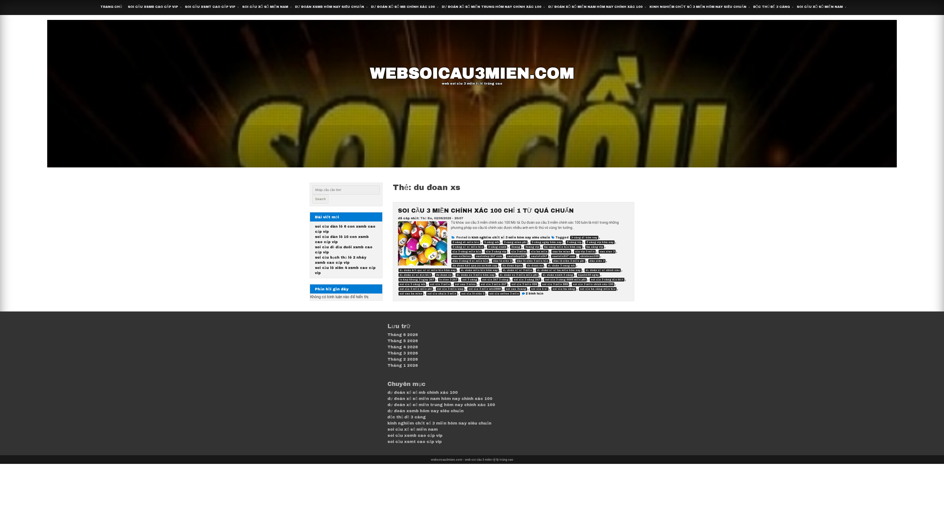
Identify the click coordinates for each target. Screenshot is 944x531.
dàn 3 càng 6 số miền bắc (470, 261)
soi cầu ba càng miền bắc (598, 289)
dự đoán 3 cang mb (561, 265)
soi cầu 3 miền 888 (555, 284)
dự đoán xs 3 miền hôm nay (476, 275)
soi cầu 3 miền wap (450, 289)
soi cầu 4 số (539, 289)
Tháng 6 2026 (402, 335)
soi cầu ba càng (563, 289)
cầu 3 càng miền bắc (466, 251)
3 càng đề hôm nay (584, 237)
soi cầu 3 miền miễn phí (415, 289)
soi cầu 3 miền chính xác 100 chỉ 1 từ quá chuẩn (486, 210)
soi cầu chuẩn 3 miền (441, 293)
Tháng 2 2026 (402, 359)
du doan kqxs (512, 265)
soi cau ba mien (410, 293)
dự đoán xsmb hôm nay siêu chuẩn (329, 7)
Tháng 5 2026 (402, 341)
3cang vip (532, 247)
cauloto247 (539, 256)
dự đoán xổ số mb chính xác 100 (403, 7)
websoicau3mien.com (472, 73)
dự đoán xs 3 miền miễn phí (519, 275)
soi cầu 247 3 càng (495, 279)
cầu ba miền (539, 251)
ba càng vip (594, 247)
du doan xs (535, 265)
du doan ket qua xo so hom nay (474, 265)
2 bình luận (534, 293)
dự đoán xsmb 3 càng (558, 275)
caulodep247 (516, 256)
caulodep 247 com (489, 256)
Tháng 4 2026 (402, 347)
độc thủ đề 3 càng (771, 7)
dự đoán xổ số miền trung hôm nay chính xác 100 (491, 7)
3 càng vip (574, 242)
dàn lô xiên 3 (502, 261)
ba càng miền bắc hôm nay (562, 247)
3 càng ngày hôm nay (546, 242)
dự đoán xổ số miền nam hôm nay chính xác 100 (595, 7)
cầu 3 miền (518, 251)
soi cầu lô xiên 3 (472, 293)
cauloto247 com (563, 256)
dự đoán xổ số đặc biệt (415, 275)
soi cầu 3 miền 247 (493, 284)
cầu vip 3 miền (585, 251)
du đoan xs (444, 275)
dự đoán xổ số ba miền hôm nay (559, 270)
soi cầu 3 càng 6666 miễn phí (565, 279)
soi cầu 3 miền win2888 (484, 289)
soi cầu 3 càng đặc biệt (607, 279)
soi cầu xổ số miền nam (265, 7)
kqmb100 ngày (588, 275)
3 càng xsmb (497, 247)
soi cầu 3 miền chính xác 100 (593, 284)
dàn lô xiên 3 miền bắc (532, 261)
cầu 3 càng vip (496, 251)
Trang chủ (111, 7)
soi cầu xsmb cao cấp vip (153, 7)
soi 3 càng (469, 279)
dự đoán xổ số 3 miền (517, 270)
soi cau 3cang (516, 289)
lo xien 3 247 (448, 279)
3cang (515, 247)
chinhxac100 (589, 256)
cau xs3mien (461, 256)
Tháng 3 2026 (402, 353)
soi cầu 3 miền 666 (524, 284)
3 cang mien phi (515, 242)
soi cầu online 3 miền (504, 293)
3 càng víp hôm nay (600, 242)
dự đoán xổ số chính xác (603, 270)
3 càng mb (491, 242)
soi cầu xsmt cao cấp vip (210, 7)
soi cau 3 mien (465, 284)
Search (320, 199)
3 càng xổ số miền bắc (467, 247)
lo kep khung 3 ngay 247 (416, 279)
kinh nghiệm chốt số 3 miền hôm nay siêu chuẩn (697, 7)
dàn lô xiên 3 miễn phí (568, 261)
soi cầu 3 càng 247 (527, 279)
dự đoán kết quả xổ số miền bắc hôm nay (427, 270)
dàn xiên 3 (597, 261)
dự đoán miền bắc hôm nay (479, 270)
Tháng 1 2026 (402, 365)
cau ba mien (561, 251)
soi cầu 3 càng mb (412, 284)
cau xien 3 (607, 251)
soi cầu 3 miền (440, 284)
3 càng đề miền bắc (465, 242)
